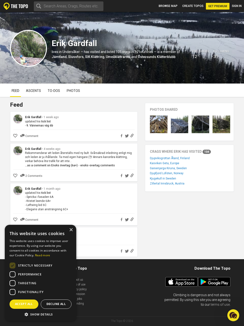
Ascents (33, 91)
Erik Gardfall (33, 117)
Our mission (77, 294)
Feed (15, 91)
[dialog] (40, 273)
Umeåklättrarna (118, 57)
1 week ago (51, 117)
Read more (42, 255)
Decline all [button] (56, 304)
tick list (46, 121)
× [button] (71, 230)
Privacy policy (78, 289)
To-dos (54, 91)
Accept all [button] (24, 304)
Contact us (76, 279)
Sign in (237, 6)
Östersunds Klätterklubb (156, 57)
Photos (73, 91)
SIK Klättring (94, 57)
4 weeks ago (52, 149)
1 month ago (52, 188)
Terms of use (77, 284)
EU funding (77, 303)
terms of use (220, 304)
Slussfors (76, 57)
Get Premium (217, 6)
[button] (40, 314)
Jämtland (59, 57)
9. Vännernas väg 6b (39, 125)
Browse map (168, 6)
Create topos (192, 6)
